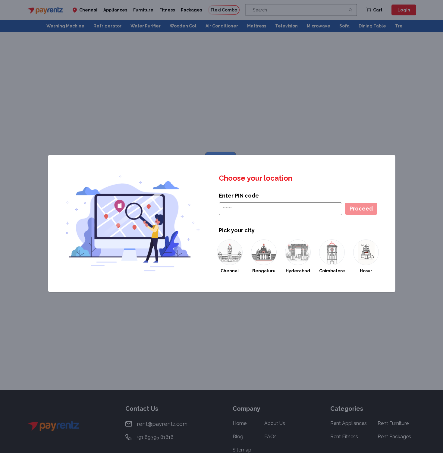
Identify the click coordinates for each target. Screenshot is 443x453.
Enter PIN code (239, 195)
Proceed (361, 208)
